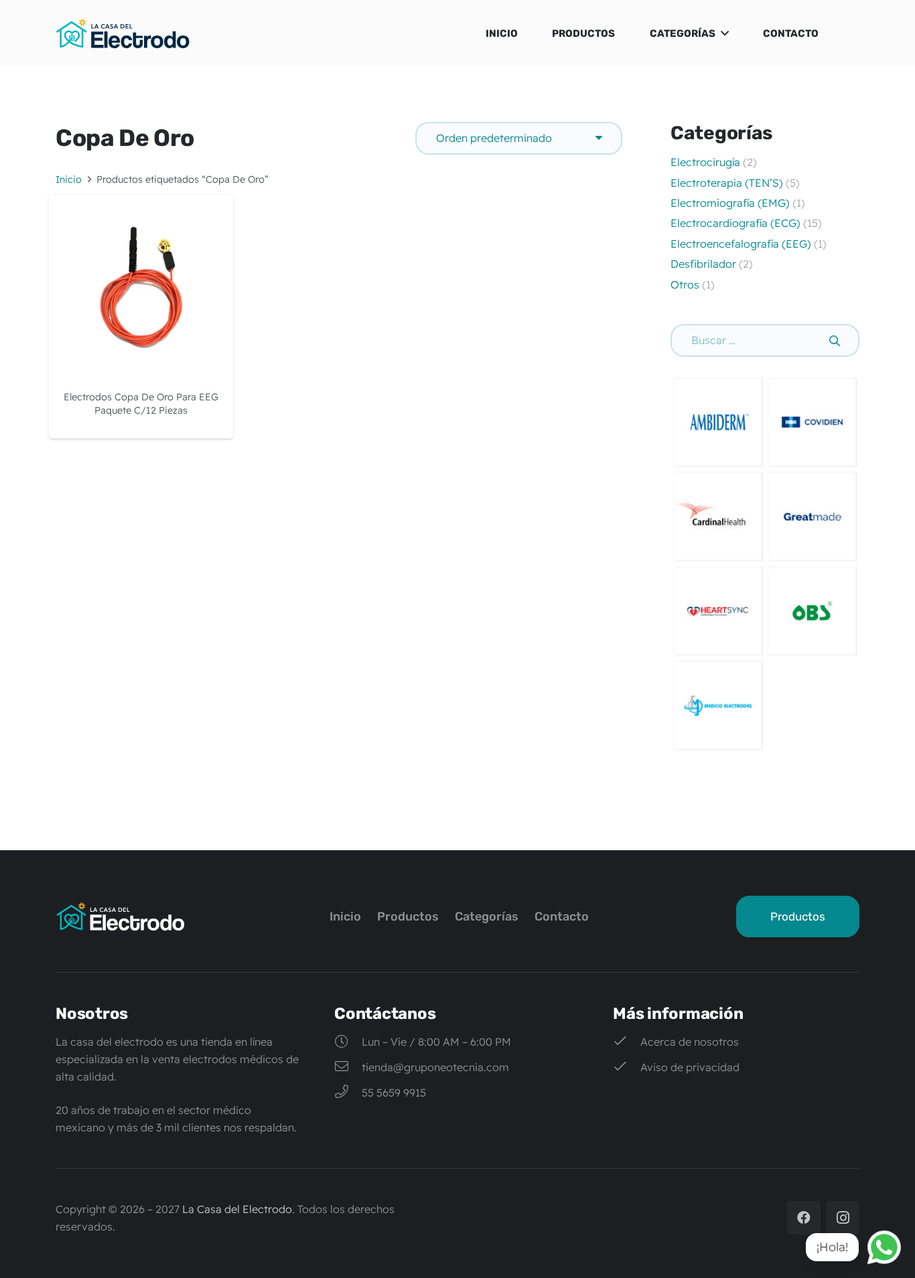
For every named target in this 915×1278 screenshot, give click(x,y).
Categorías (486, 916)
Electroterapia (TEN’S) (728, 182)
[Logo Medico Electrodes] (718, 705)
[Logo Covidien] (812, 422)
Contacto (562, 916)
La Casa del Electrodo (237, 1209)
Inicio (69, 179)
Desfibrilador (703, 263)
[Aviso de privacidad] (626, 1067)
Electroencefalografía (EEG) (741, 243)
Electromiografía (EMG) (731, 203)
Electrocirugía (705, 162)
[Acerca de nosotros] (626, 1041)
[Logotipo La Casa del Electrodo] (123, 33)
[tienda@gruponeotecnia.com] (348, 1067)
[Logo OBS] (812, 611)
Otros (685, 284)
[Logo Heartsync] (718, 611)
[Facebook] (804, 1217)
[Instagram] (842, 1217)
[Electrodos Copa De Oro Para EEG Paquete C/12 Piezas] (141, 203)
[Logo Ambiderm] (718, 422)
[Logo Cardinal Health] (718, 516)
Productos (408, 916)
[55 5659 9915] (348, 1092)
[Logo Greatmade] (812, 516)
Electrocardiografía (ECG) (735, 223)
